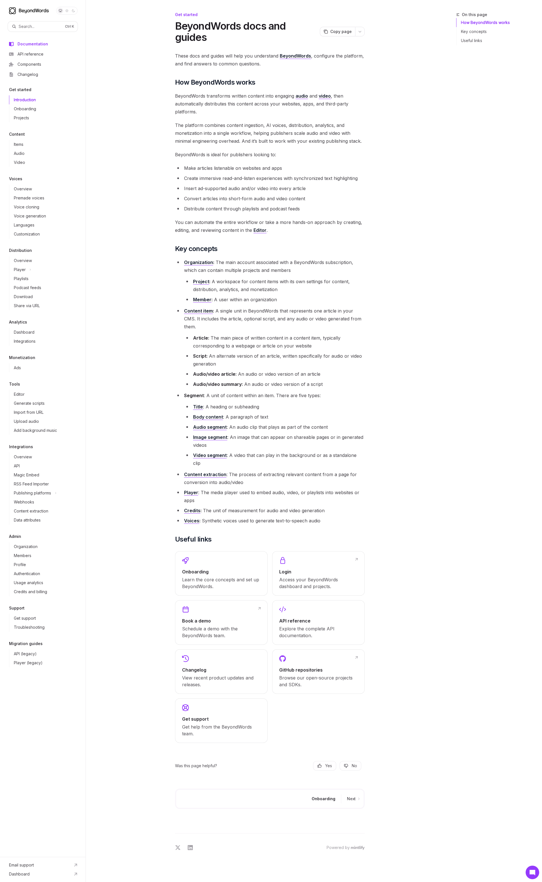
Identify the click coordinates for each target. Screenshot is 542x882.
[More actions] (360, 31)
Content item (198, 311)
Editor (259, 230)
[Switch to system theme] (60, 11)
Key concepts (474, 31)
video (325, 96)
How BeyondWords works (485, 22)
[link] (221, 573)
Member (202, 299)
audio (302, 96)
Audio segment (210, 427)
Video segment (210, 455)
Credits (192, 510)
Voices (191, 521)
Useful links (471, 40)
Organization (198, 262)
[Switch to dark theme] (73, 11)
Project (201, 281)
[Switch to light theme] (67, 11)
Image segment (210, 437)
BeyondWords (295, 56)
